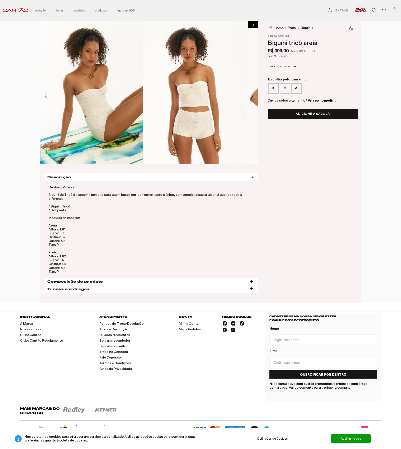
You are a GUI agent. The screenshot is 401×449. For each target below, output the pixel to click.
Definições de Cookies (272, 438)
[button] (384, 10)
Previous (46, 95)
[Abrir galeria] (253, 24)
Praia (292, 27)
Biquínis (307, 27)
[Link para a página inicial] (276, 28)
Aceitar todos (351, 438)
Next (252, 95)
